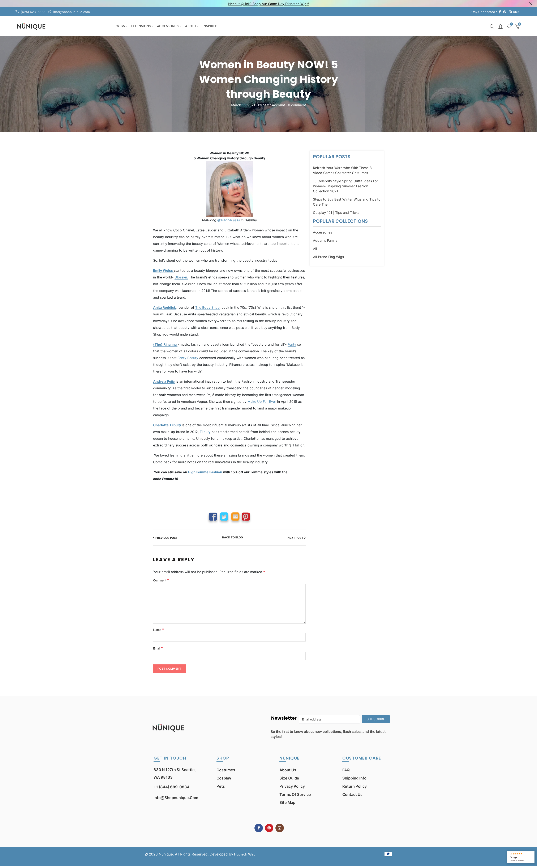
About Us (287, 770)
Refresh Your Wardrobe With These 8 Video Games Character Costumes (342, 170)
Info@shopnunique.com (176, 797)
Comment (161, 580)
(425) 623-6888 (33, 12)
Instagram (279, 828)
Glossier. (181, 277)
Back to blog (232, 537)
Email (235, 516)
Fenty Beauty (188, 358)
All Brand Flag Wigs (328, 257)
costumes (225, 770)
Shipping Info (354, 778)
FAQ (346, 770)
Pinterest (246, 516)
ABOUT (190, 26)
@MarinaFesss (228, 220)
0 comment (297, 105)
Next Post (295, 537)
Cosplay (223, 778)
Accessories (168, 26)
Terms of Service (295, 794)
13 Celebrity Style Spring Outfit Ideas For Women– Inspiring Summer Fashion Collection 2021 (345, 186)
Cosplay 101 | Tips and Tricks (336, 212)
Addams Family (325, 240)
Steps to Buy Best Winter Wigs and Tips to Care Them (347, 201)
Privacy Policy (292, 786)
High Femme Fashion (205, 472)
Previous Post (166, 537)
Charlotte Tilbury (167, 425)
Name (158, 629)
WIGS (120, 26)
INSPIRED (210, 26)
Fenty (292, 344)
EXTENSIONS (141, 26)
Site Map (287, 802)
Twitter (224, 516)
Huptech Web (244, 854)
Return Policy (354, 786)
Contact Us (352, 794)
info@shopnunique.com (71, 12)
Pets (220, 786)
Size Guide (289, 778)
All (315, 249)
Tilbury (206, 432)
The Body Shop (207, 307)
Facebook (213, 516)
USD (516, 11)
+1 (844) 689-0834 (171, 787)
